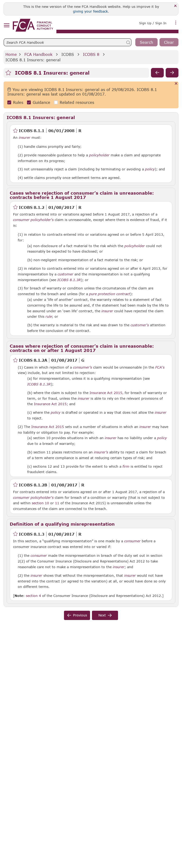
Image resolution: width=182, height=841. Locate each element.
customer (65, 274)
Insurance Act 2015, (106, 393)
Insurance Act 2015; (51, 404)
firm (126, 466)
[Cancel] (176, 84)
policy (150, 169)
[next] (172, 72)
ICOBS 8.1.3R (69, 280)
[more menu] (175, 22)
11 (57, 503)
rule (49, 316)
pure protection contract (109, 294)
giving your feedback (90, 11)
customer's (140, 325)
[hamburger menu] (6, 26)
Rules (18, 102)
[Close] (175, 6)
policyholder (99, 155)
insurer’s (101, 452)
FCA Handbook (38, 54)
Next (102, 615)
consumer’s (82, 367)
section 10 (40, 503)
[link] (33, 25)
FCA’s (159, 367)
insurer (24, 137)
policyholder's (42, 219)
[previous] (157, 72)
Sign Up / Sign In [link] (152, 23)
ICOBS (67, 54)
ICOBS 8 (91, 54)
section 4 (33, 595)
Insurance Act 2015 (47, 427)
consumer (21, 219)
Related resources (77, 102)
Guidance (41, 102)
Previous (80, 615)
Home (11, 54)
